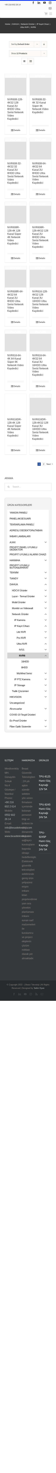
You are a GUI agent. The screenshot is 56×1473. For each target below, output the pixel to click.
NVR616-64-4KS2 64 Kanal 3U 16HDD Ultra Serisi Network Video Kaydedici (40, 365)
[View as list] (31, 61)
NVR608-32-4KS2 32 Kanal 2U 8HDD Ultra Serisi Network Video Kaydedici (15, 173)
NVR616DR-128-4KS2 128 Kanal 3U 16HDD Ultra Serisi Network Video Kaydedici (40, 429)
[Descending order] (44, 44)
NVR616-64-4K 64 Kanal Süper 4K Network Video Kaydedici (15, 362)
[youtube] (44, 2)
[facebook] (33, 2)
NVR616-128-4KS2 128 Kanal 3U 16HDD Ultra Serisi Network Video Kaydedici (40, 301)
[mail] (50, 8)
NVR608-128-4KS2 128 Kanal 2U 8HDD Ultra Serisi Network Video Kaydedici (15, 109)
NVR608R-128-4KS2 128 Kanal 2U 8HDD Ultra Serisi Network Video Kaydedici (40, 237)
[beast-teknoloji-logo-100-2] (19, 11)
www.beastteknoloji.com (18, 836)
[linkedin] (39, 2)
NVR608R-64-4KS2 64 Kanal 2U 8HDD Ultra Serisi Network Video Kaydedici (15, 301)
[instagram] (50, 2)
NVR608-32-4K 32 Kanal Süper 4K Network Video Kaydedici (40, 106)
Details (17, 130)
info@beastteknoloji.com (18, 827)
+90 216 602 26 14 (13, 5)
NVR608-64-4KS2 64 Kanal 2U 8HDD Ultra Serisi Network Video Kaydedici (40, 173)
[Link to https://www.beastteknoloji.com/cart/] (45, 13)
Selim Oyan (39, 988)
